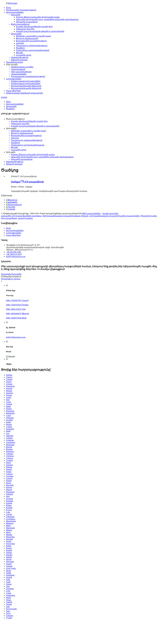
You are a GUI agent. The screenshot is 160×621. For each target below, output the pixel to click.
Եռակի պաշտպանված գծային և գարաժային (40, 31)
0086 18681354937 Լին (16, 309)
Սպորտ (20, 43)
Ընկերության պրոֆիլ (22, 67)
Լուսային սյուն (23, 55)
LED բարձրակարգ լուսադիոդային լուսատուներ (114, 216)
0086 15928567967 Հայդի (17, 300)
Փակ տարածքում (20, 24)
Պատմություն (18, 69)
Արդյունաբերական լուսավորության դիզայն (65, 216)
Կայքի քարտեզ (110, 213)
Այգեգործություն (19, 57)
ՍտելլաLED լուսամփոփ (27, 181)
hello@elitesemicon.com (15, 337)
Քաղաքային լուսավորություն (31, 41)
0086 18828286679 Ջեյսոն (17, 313)
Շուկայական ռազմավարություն (28, 76)
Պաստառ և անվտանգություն (31, 45)
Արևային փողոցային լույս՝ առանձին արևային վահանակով (47, 19)
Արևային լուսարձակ (27, 22)
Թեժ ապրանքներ (91, 213)
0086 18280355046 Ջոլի (16, 318)
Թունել (19, 53)
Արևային (15, 15)
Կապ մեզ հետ (13, 91)
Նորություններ (13, 79)
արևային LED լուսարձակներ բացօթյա (21, 216)
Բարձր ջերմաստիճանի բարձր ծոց (34, 26)
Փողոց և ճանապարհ (27, 38)
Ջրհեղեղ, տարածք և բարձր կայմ (33, 36)
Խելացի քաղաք (19, 60)
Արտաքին (16, 34)
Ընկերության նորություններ (25, 81)
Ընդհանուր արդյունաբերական (32, 50)
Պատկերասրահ (14, 62)
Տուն (8, 7)
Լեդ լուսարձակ (9, 218)
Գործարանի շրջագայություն (21, 10)
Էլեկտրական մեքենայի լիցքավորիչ (24, 93)
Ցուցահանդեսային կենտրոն (26, 86)
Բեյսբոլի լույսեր (149, 216)
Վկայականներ (18, 74)
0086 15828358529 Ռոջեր (17, 305)
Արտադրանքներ (15, 12)
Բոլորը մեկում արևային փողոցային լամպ (38, 17)
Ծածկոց (20, 48)
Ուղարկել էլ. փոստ (10, 279)
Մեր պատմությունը (21, 72)
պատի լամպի (25, 218)
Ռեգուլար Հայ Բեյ (25, 29)
